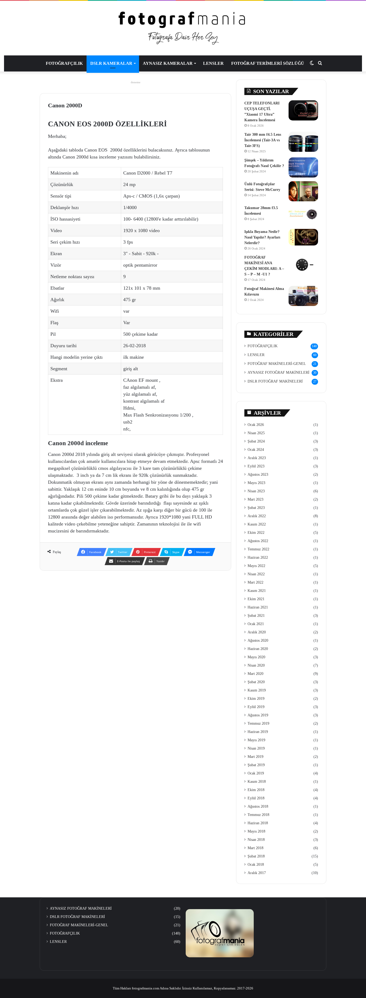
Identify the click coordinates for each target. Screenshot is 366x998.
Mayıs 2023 (256, 483)
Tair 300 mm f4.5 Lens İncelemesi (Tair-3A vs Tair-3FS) (262, 140)
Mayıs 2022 (256, 566)
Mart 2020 (255, 674)
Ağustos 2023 (258, 474)
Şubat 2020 (256, 682)
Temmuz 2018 (258, 815)
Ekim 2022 (256, 533)
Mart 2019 (255, 757)
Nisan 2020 (256, 665)
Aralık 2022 (257, 516)
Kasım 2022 (257, 524)
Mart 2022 (255, 582)
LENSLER (213, 63)
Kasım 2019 (257, 690)
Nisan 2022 (256, 574)
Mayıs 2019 (256, 740)
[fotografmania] (183, 28)
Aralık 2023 (257, 458)
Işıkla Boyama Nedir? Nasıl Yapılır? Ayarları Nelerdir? (262, 237)
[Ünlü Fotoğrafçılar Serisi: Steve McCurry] (303, 191)
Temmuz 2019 (258, 723)
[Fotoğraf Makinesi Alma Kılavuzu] (303, 296)
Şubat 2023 (256, 508)
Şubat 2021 (256, 616)
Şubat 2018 (256, 856)
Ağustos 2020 (258, 640)
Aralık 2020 (257, 632)
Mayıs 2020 (256, 657)
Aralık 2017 (257, 873)
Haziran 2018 (258, 823)
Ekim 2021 (256, 599)
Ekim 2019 (256, 699)
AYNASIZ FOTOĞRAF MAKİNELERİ (278, 373)
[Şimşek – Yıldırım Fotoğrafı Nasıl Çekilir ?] (303, 167)
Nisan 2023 (256, 491)
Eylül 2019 (256, 707)
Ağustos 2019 (258, 715)
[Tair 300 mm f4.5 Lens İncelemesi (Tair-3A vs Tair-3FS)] (303, 142)
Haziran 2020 (258, 649)
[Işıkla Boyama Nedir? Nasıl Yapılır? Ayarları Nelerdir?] (303, 237)
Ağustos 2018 (258, 806)
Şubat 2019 (256, 765)
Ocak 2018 (256, 865)
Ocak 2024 (256, 450)
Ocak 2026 (256, 425)
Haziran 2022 (258, 557)
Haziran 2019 (258, 732)
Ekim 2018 (256, 790)
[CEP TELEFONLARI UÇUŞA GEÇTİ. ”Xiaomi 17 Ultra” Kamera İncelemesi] (303, 110)
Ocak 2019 (256, 773)
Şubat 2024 (256, 441)
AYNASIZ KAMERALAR (168, 63)
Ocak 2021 (256, 624)
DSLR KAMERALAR (111, 63)
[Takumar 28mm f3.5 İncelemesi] (303, 215)
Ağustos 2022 (258, 541)
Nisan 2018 (256, 840)
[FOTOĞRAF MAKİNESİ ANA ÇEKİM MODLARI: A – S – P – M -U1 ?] (303, 265)
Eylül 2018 (256, 798)
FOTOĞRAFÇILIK (64, 63)
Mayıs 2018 (256, 831)
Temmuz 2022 (258, 549)
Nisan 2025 (256, 433)
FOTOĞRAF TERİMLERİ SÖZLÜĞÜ (267, 63)
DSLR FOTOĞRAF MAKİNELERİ (275, 381)
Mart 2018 (255, 848)
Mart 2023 (255, 499)
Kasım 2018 (257, 782)
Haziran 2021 (258, 607)
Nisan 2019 (256, 748)
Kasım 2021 (257, 591)
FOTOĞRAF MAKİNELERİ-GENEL (277, 364)
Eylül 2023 (256, 466)
